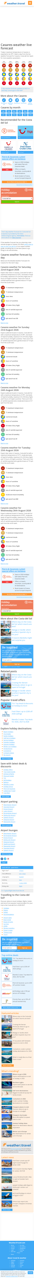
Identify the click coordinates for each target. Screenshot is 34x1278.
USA (21, 1267)
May (25, 111)
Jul (3, 115)
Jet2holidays (7, 780)
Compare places (8, 753)
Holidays (6, 908)
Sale (7, 170)
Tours (5, 935)
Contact (13, 1247)
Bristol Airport (8, 809)
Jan (3, 111)
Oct (20, 115)
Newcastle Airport (9, 822)
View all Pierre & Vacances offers (24, 184)
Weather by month (10, 103)
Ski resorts (7, 755)
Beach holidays (8, 732)
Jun (30, 111)
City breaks (7, 734)
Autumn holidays (8, 744)
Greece (22, 1262)
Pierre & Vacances (9, 789)
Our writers (23, 1247)
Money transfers (8, 928)
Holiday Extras (8, 787)
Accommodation (8, 914)
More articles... (7, 1065)
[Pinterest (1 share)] (8, 859)
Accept (30, 1272)
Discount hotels (8, 776)
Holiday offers (8, 770)
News (12, 1254)
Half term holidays (9, 738)
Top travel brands (9, 772)
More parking (6, 825)
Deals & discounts (30, 103)
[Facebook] (2, 859)
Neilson (6, 782)
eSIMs (5, 926)
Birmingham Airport (10, 813)
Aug (8, 115)
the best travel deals (16, 1149)
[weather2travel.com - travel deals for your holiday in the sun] (14, 4)
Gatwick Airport (8, 817)
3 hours (21, 870)
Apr (20, 111)
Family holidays (8, 736)
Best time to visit (4, 103)
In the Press (20, 1252)
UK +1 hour (22, 874)
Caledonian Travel (9, 791)
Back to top (4, 323)
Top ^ (4, 862)
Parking (13, 1265)
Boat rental (7, 920)
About (12, 1245)
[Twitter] (5, 859)
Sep (14, 115)
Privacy (12, 1248)
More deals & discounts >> (11, 1008)
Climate (13, 1267)
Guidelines (22, 1248)
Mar (14, 111)
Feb (9, 111)
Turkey (21, 1265)
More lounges (6, 854)
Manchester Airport (9, 805)
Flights (5, 910)
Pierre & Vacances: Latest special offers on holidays (13, 157)
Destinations (17, 103)
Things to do (7, 932)
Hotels (5, 912)
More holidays (6, 759)
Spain (21, 1263)
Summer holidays (9, 742)
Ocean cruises (8, 930)
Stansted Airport (8, 807)
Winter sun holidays (9, 747)
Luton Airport (7, 811)
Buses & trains (8, 922)
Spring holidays (8, 740)
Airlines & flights (8, 774)
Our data (22, 1245)
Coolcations (7, 751)
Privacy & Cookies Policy (12, 1276)
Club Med (6, 793)
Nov (25, 115)
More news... (7, 1210)
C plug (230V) (23, 883)
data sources (16, 238)
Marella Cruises (8, 784)
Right (20, 886)
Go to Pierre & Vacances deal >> (17, 182)
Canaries (22, 1260)
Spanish (21, 877)
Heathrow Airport (9, 844)
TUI (4, 778)
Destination (5, 196)
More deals (5, 797)
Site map (13, 1251)
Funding (22, 1250)
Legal (12, 1250)
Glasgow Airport (8, 820)
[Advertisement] (17, 24)
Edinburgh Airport (9, 815)
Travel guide (23, 103)
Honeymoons (7, 749)
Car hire (6, 924)
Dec (30, 115)
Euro (20, 880)
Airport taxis (7, 918)
